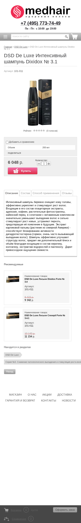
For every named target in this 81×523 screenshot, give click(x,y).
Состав (25, 193)
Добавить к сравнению (21, 142)
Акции (47, 394)
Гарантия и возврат (20, 400)
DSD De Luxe (12, 355)
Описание (11, 193)
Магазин (15, 394)
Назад (9, 371)
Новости (69, 400)
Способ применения (46, 193)
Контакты (48, 400)
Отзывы (67, 193)
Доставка (64, 394)
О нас (32, 394)
